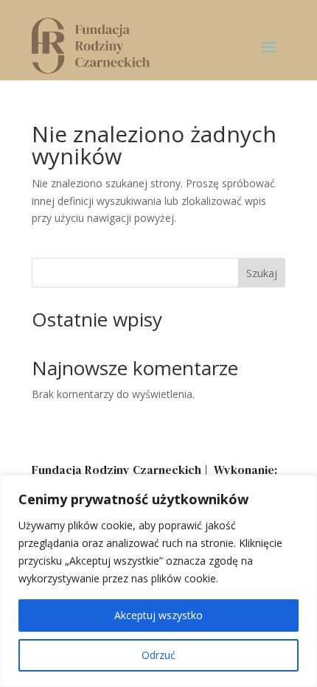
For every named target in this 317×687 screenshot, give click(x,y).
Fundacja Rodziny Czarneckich (116, 469)
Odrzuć (158, 655)
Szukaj (261, 273)
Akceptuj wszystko (158, 615)
